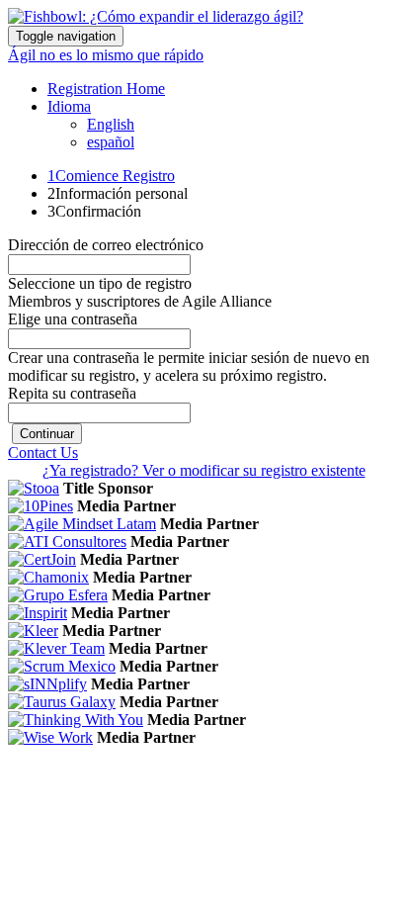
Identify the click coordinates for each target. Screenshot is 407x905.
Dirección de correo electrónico (106, 244)
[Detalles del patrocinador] (33, 488)
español (110, 142)
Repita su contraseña (72, 393)
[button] (47, 433)
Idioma (69, 106)
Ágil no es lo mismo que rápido (106, 54)
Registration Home (106, 88)
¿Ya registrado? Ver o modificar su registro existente (204, 470)
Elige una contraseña (72, 319)
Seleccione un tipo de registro (100, 283)
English (110, 124)
